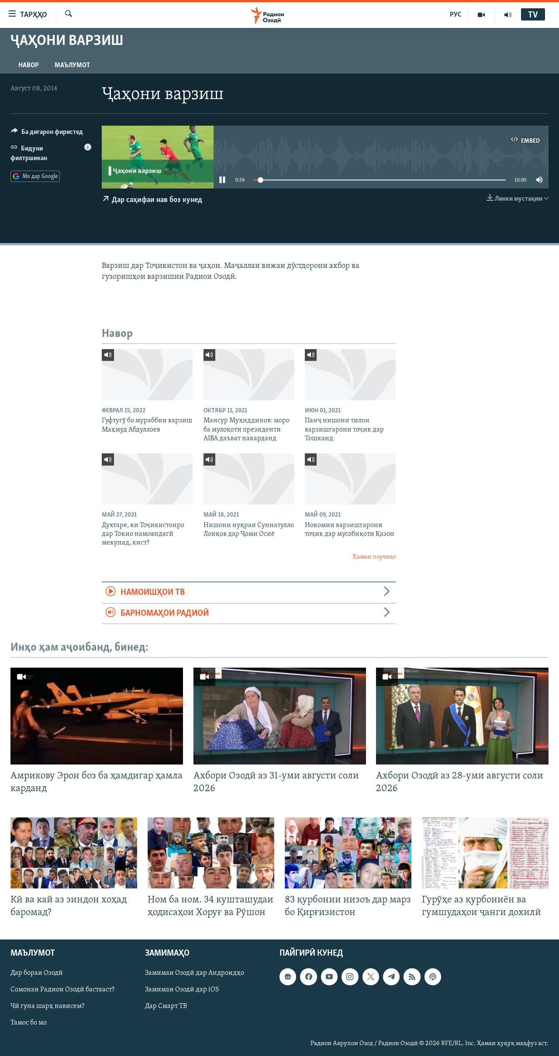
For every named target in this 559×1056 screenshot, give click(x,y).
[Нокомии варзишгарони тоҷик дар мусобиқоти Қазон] (350, 478)
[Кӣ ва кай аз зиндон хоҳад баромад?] (73, 852)
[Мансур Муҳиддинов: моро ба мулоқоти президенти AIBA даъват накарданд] (249, 374)
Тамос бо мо (28, 1023)
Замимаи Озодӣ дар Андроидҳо (194, 973)
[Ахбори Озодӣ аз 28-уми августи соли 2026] (462, 716)
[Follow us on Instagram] (350, 977)
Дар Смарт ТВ (166, 1006)
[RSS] (412, 977)
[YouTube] (481, 14)
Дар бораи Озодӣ (36, 973)
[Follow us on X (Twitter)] (370, 977)
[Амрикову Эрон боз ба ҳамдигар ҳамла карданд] (96, 716)
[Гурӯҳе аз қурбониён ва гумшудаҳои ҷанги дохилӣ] (485, 852)
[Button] (47, 134)
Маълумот (72, 65)
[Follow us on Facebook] (308, 977)
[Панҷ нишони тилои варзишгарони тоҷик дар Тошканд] (350, 374)
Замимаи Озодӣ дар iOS (182, 990)
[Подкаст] (432, 977)
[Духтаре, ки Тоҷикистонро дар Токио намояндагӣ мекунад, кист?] (147, 478)
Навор (28, 65)
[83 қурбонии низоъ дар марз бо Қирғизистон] (348, 852)
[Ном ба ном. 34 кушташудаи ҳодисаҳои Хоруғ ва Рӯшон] (211, 852)
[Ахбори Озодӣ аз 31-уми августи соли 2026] (279, 716)
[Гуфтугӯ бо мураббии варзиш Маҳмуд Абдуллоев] (147, 374)
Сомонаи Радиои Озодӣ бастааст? (62, 990)
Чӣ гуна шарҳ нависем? (47, 1006)
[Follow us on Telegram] (391, 977)
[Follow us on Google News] (288, 977)
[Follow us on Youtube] (329, 977)
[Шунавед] (508, 14)
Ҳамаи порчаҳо (374, 557)
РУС (456, 14)
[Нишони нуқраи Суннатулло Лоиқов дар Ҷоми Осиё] (249, 478)
